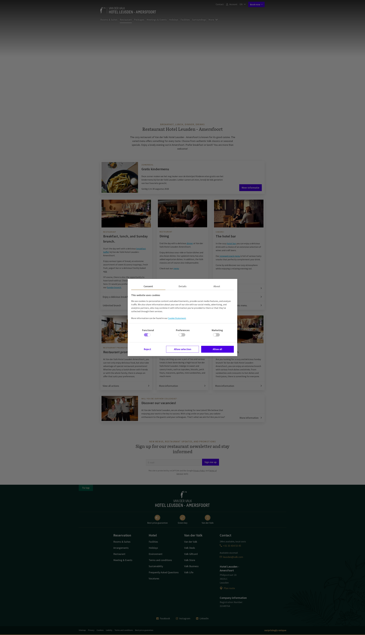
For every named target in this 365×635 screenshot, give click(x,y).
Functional (148, 330)
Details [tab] (182, 286)
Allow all (217, 349)
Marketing (217, 330)
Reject (147, 349)
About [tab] (216, 286)
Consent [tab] (148, 286)
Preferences (183, 330)
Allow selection (182, 349)
